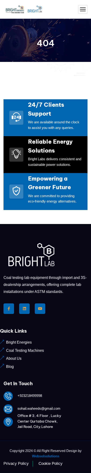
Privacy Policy (16, 463)
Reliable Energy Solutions (50, 146)
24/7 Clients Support (46, 109)
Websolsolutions (45, 456)
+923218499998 (30, 396)
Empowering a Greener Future (49, 183)
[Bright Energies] (25, 9)
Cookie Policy (50, 463)
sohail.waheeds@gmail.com (39, 408)
